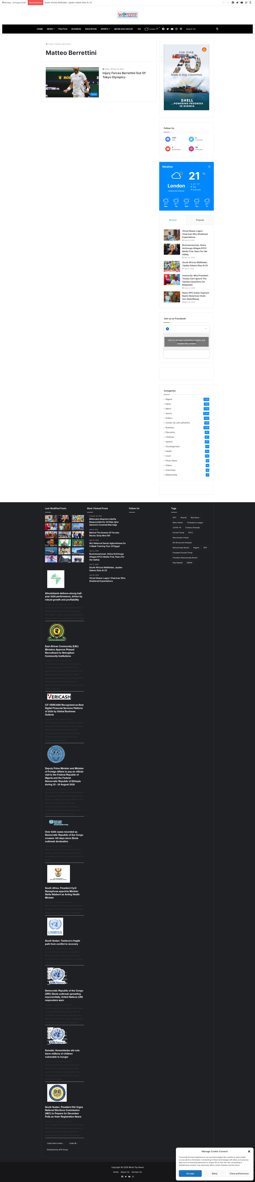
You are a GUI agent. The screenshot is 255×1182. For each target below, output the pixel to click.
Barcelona (195, 517)
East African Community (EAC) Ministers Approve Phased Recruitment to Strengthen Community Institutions (62, 650)
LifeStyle (170, 437)
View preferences (239, 1173)
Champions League (195, 522)
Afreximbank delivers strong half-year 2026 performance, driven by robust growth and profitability (63, 596)
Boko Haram (178, 522)
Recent (172, 220)
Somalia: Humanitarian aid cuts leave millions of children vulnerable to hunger (62, 1053)
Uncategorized (172, 446)
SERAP (189, 563)
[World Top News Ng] (127, 15)
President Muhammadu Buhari (185, 558)
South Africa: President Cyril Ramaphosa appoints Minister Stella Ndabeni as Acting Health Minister (62, 892)
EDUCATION (91, 29)
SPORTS (104, 29)
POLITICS (62, 29)
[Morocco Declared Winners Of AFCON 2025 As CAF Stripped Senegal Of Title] (78, 542)
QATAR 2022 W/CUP (123, 29)
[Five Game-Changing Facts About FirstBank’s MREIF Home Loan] (78, 559)
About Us (125, 1172)
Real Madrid (178, 563)
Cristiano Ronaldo (192, 527)
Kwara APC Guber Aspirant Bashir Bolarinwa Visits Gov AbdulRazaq (195, 295)
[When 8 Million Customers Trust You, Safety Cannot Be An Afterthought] (78, 526)
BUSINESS (76, 29)
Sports (169, 413)
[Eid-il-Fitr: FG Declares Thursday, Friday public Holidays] (64, 542)
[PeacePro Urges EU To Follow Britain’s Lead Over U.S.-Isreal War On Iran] (64, 559)
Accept (190, 1173)
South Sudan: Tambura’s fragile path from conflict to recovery (62, 942)
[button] (249, 1151)
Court (168, 456)
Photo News (171, 460)
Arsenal (183, 517)
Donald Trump (178, 532)
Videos (169, 465)
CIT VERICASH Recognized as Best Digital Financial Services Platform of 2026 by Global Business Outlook (64, 709)
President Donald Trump (182, 553)
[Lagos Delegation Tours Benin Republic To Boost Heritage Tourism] (78, 534)
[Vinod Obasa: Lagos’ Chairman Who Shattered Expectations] (172, 235)
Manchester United (180, 537)
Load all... (73, 1143)
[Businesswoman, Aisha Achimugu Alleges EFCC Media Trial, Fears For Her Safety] (172, 249)
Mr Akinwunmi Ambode (182, 542)
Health (169, 451)
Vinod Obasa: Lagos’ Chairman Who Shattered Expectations (195, 234)
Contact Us (136, 1172)
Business (170, 427)
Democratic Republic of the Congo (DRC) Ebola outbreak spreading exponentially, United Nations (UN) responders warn (64, 995)
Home (51, 44)
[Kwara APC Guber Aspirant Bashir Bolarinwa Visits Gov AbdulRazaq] (172, 296)
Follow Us (134, 508)
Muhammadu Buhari (181, 548)
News (168, 404)
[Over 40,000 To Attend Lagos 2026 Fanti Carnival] (51, 534)
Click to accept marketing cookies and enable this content (186, 342)
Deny (215, 1173)
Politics (169, 418)
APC (174, 517)
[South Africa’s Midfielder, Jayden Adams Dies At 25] (172, 266)
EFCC (190, 532)
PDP (205, 548)
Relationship (171, 475)
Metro (168, 408)
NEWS (50, 29)
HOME (40, 29)
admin (107, 69)
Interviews (170, 470)
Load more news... (55, 1143)
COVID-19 (177, 527)
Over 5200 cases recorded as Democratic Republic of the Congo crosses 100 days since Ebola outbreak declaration (64, 836)
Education (170, 432)
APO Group (63, 1149)
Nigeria (169, 399)
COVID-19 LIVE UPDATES (178, 423)
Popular (200, 220)
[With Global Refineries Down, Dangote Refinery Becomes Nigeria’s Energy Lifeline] (78, 550)
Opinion (169, 442)
